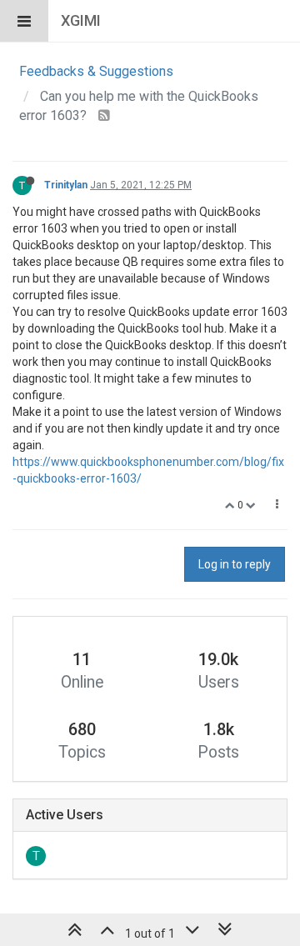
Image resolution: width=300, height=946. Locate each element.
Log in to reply (234, 564)
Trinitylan (66, 185)
